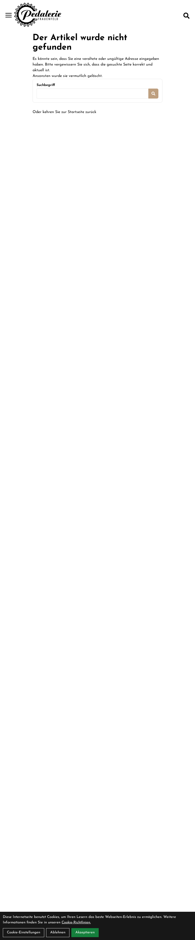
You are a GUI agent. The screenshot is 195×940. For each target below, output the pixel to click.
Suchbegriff (46, 85)
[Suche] (186, 15)
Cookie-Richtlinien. (76, 922)
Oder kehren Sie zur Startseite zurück (64, 112)
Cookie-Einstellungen (23, 932)
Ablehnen (57, 932)
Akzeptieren (85, 932)
